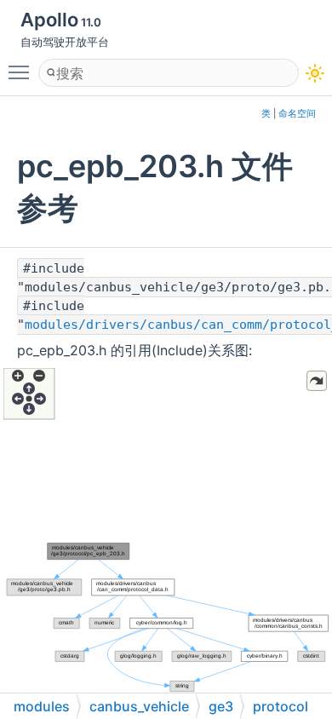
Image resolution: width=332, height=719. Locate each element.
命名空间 (297, 113)
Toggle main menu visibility (22, 71)
